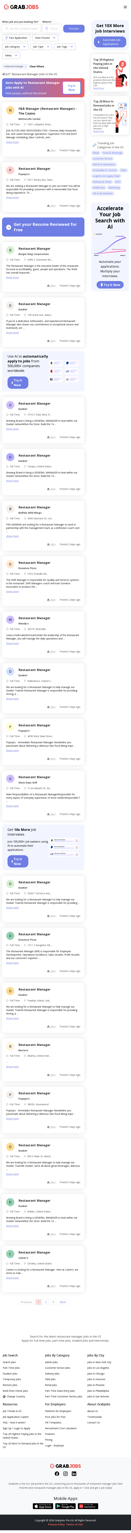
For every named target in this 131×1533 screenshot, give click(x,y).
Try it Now (71, 88)
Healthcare (99, 187)
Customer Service (102, 158)
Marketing (114, 187)
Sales (123, 170)
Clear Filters (37, 66)
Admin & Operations (104, 164)
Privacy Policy (56, 1524)
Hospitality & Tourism (105, 170)
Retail (96, 152)
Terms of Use (74, 1524)
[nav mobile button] (125, 7)
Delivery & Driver (102, 181)
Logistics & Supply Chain (106, 176)
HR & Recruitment (103, 193)
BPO (117, 181)
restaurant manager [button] (14, 66)
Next (63, 1302)
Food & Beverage (112, 152)
